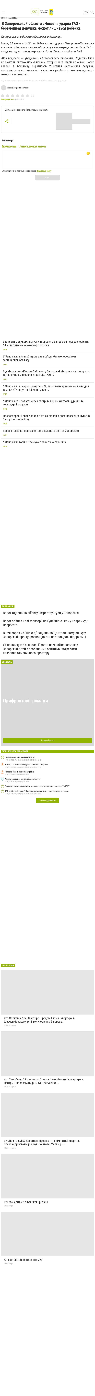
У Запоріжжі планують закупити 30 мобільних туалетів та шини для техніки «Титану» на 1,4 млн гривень (46, 387)
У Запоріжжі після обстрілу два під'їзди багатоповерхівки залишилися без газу (39, 358)
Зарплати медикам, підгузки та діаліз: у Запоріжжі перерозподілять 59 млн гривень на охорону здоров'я (46, 343)
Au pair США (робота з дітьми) (23, 1260)
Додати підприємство (47, 800)
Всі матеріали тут (48, 740)
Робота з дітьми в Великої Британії (26, 1202)
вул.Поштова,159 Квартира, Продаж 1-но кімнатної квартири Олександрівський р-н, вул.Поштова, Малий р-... (42, 1142)
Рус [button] (86, 12)
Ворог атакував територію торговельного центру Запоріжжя (41, 431)
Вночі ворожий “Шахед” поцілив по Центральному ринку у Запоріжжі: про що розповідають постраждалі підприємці (44, 635)
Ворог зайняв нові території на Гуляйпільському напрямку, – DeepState (46, 623)
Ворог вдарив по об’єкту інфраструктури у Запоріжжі (41, 613)
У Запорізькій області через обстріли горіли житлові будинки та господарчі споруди (43, 402)
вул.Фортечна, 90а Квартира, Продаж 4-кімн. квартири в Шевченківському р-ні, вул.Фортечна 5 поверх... (39, 1019)
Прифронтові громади (25, 701)
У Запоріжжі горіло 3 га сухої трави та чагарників (34, 442)
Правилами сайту (43, 171)
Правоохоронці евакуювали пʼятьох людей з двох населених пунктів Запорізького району (46, 417)
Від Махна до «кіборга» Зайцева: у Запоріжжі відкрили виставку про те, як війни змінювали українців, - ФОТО (46, 373)
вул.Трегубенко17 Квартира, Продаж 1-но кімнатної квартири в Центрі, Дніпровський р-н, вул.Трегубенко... (43, 1081)
